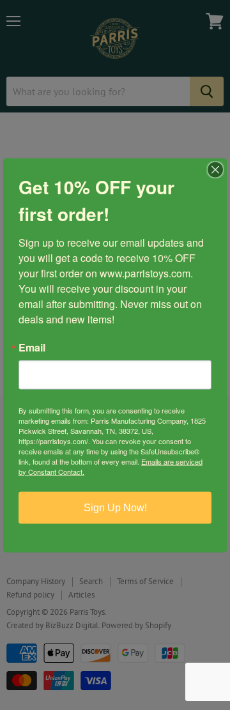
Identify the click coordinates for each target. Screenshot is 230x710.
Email (32, 347)
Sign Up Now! (115, 507)
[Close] (215, 169)
